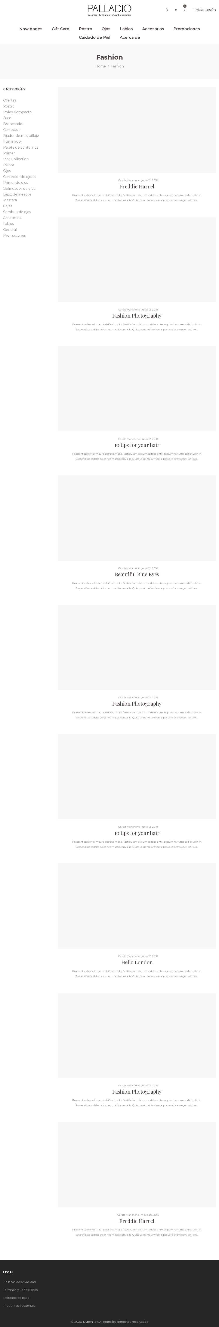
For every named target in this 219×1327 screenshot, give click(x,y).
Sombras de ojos (17, 212)
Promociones (14, 235)
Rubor (8, 165)
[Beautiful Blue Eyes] (137, 518)
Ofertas (9, 100)
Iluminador (12, 141)
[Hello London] (137, 906)
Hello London (137, 962)
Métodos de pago (16, 1297)
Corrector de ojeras (19, 177)
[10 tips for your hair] (137, 388)
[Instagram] (214, 1273)
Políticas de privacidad (19, 1282)
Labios (8, 224)
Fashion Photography (136, 315)
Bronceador (13, 124)
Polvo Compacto (17, 112)
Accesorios (12, 218)
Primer (9, 153)
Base (7, 118)
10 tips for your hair (137, 444)
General (10, 230)
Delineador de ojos (19, 189)
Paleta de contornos (20, 147)
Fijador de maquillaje (21, 136)
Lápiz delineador (17, 194)
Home (100, 66)
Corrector (11, 130)
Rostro (9, 106)
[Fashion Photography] (137, 259)
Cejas (7, 206)
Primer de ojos (15, 183)
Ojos (7, 171)
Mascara (10, 200)
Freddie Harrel (136, 186)
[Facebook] (208, 1273)
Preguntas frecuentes (19, 1305)
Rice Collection (16, 159)
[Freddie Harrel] (137, 130)
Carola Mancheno (127, 180)
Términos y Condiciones (20, 1289)
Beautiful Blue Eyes (137, 574)
